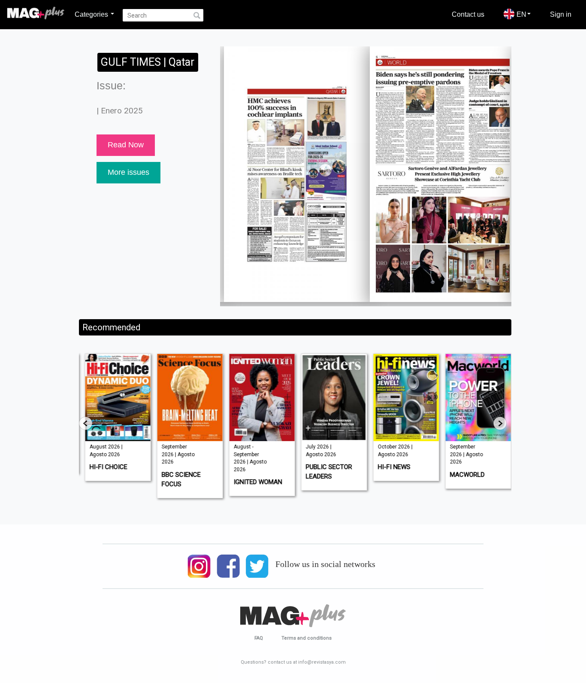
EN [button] (521, 14)
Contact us (468, 14)
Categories (92, 14)
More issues (128, 172)
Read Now (126, 145)
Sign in (560, 14)
